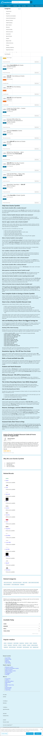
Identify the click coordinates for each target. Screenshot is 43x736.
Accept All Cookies (30, 733)
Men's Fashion (9, 24)
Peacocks (8, 556)
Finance (7, 45)
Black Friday (7, 661)
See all (19, 8)
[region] (21, 731)
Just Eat (20, 645)
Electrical (8, 27)
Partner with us (8, 688)
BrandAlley (8, 535)
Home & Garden (9, 29)
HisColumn (8, 570)
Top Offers (24, 5)
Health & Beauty (9, 22)
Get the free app (8, 687)
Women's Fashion (9, 20)
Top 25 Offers (7, 658)
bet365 (5, 643)
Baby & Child (8, 40)
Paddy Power (16, 643)
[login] (7, 450)
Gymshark (10, 645)
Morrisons (6, 647)
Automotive (8, 34)
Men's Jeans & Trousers (17, 582)
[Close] (41, 729)
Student (7, 38)
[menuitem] (9, 6)
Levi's (7, 521)
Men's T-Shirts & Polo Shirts (34, 582)
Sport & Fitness (9, 36)
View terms (37, 61)
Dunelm (28, 645)
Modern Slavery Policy (9, 684)
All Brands (7, 674)
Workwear (22, 584)
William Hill (22, 643)
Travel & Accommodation (11, 15)
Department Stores (9, 49)
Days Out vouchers (9, 669)
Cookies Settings (4, 733)
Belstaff (7, 563)
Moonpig (24, 645)
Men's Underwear (7, 584)
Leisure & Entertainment (10, 18)
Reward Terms (8, 682)
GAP (7, 501)
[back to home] (7, 2)
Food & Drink (8, 11)
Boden (7, 480)
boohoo (7, 508)
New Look (8, 494)
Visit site (5, 449)
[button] (9, 6)
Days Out (8, 13)
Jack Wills (8, 549)
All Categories (7, 673)
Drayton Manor (26, 647)
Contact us (7, 680)
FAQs (6, 683)
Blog (19, 5)
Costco (5, 645)
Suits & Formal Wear (15, 584)
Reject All (37, 733)
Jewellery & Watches (10, 47)
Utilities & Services (9, 43)
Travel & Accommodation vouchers (12, 668)
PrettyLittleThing (12, 647)
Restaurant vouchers (9, 667)
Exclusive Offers (31, 5)
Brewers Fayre (35, 647)
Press (6, 686)
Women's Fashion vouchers (10, 670)
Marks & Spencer (34, 645)
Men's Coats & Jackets (8, 582)
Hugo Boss (8, 528)
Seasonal (15, 5)
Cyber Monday (8, 662)
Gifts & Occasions (9, 31)
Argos (31, 643)
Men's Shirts (25, 582)
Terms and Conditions (9, 681)
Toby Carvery (19, 647)
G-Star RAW (8, 542)
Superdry (8, 514)
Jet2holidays (10, 643)
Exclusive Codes (8, 659)
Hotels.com (15, 645)
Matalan (26, 643)
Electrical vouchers (8, 672)
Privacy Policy (8, 678)
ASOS (7, 487)
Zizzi (31, 647)
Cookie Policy (7, 689)
